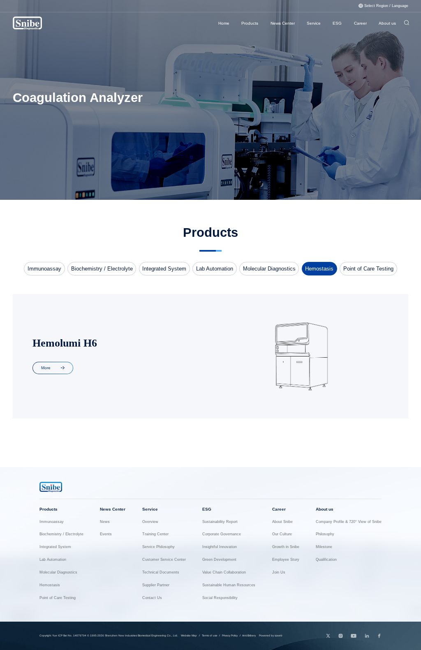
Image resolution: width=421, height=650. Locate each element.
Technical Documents (160, 572)
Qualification (326, 560)
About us (387, 23)
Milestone (324, 547)
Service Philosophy (158, 547)
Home (223, 23)
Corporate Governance (221, 534)
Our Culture (282, 534)
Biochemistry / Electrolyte (102, 269)
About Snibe (282, 522)
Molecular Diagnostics (269, 269)
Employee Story (285, 560)
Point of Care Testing (368, 269)
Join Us (278, 572)
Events (106, 534)
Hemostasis (319, 269)
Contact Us (152, 598)
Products (249, 23)
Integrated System (164, 269)
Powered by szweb (270, 635)
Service (314, 23)
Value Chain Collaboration (224, 572)
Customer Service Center (164, 560)
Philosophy (325, 534)
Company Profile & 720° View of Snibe (349, 522)
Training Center (155, 534)
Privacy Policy (230, 635)
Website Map (189, 635)
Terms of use (209, 635)
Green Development (219, 560)
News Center (283, 23)
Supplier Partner (155, 585)
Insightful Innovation (219, 547)
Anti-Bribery (249, 635)
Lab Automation (214, 269)
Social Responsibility (220, 598)
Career (360, 23)
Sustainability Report (220, 522)
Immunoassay (44, 269)
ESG (337, 23)
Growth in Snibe (285, 547)
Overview (150, 522)
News (105, 522)
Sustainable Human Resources (228, 585)
